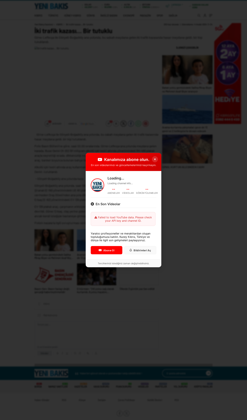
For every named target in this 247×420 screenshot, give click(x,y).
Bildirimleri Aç (142, 250)
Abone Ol (108, 250)
